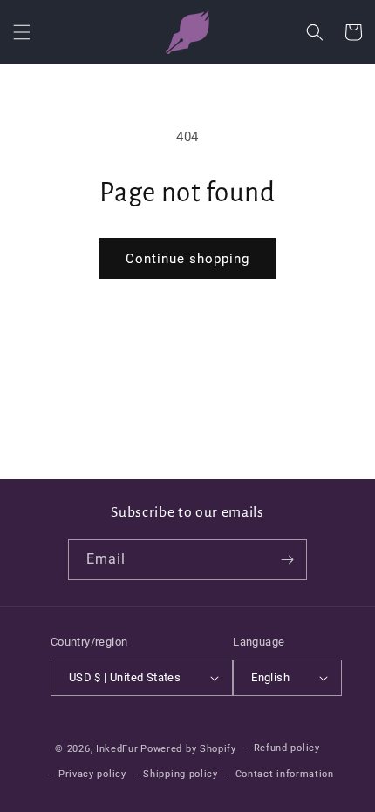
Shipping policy (180, 774)
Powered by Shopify (188, 748)
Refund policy (287, 748)
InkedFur (117, 748)
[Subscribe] (287, 559)
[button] (22, 32)
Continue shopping (187, 259)
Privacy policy (92, 774)
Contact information (284, 774)
